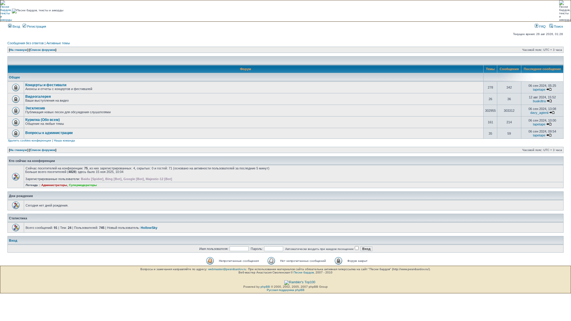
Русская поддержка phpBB (286, 290)
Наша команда (64, 140)
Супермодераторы (83, 185)
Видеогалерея (38, 97)
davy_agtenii (539, 112)
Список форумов (42, 49)
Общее (14, 77)
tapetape (539, 89)
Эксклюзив (35, 108)
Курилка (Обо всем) (42, 120)
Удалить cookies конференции (29, 140)
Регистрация (36, 26)
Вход (16, 26)
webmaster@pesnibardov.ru (227, 269)
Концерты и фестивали (45, 85)
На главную (18, 49)
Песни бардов (304, 272)
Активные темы (58, 43)
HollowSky (149, 227)
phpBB (265, 286)
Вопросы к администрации (49, 133)
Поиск (558, 26)
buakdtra (539, 101)
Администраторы (54, 185)
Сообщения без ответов (25, 43)
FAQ (542, 26)
